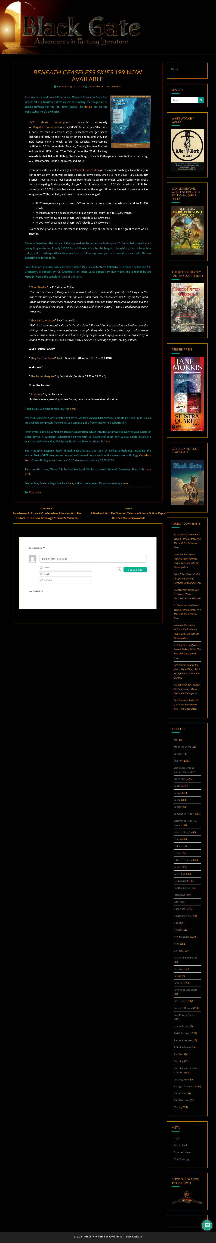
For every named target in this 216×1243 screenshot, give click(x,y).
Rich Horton (180, 1001)
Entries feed (180, 1145)
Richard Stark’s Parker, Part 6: (186, 563)
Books (177, 785)
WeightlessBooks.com (46, 127)
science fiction (181, 1026)
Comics (178, 792)
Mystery (178, 929)
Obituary (178, 950)
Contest (178, 806)
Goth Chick (179, 873)
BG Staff (178, 760)
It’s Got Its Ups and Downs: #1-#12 (187, 578)
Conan (177, 799)
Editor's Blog (181, 832)
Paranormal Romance (185, 957)
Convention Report (184, 813)
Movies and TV (181, 915)
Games (177, 867)
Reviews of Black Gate (185, 989)
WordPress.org (182, 1159)
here (72, 408)
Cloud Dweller (39, 287)
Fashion (178, 846)
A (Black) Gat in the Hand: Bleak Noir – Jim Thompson (187, 689)
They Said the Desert (43, 320)
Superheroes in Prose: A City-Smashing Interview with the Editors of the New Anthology (47, 513)
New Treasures (181, 936)
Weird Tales (180, 1093)
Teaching (179, 1061)
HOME (174, 68)
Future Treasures (183, 860)
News (176, 943)
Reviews (178, 982)
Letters (178, 901)
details (88, 106)
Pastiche (178, 968)
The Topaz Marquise (43, 376)
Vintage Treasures (183, 1086)
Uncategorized (182, 1079)
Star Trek (179, 1054)
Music (177, 922)
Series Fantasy (181, 1033)
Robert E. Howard (183, 1008)
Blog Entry (179, 778)
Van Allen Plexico (182, 625)
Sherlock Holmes (183, 1040)
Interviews (179, 894)
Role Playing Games (184, 1015)
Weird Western (181, 1100)
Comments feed (182, 1152)
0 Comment (114, 86)
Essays (177, 839)
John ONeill (95, 86)
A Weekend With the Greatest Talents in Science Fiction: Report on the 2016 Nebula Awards (128, 513)
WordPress (115, 1236)
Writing (178, 1107)
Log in (177, 1138)
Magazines (35, 492)
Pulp (176, 975)
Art (175, 739)
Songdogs (37, 394)
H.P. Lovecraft (181, 880)
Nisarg (138, 1236)
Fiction (177, 852)
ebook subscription (85, 170)
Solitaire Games (182, 1047)
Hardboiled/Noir (182, 887)
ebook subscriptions (50, 122)
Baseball (178, 753)
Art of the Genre (182, 746)
